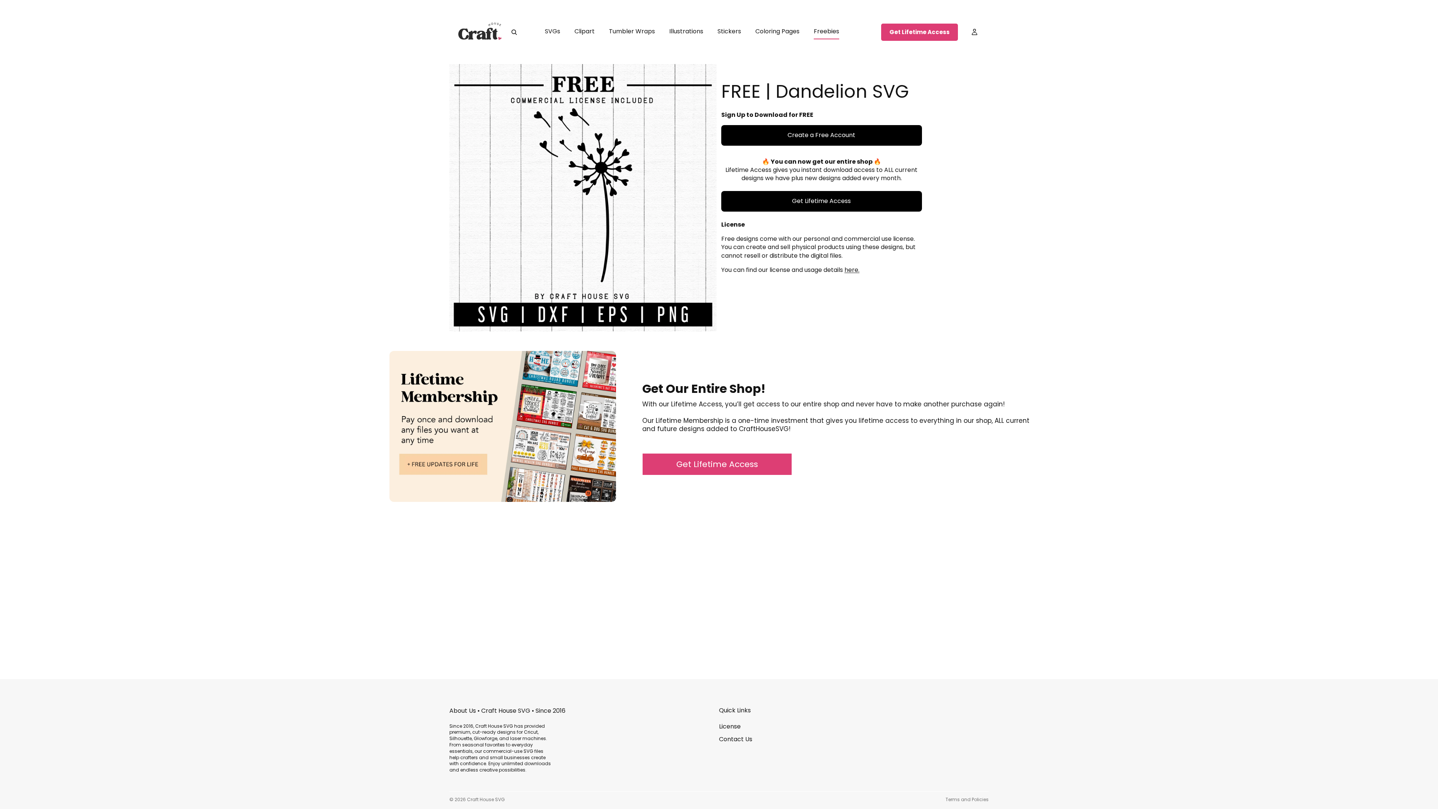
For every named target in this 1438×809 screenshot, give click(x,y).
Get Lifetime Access (919, 32)
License (730, 726)
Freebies (826, 31)
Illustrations (686, 31)
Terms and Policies (967, 799)
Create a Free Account (821, 135)
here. (851, 270)
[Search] (514, 32)
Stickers (729, 31)
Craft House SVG (486, 799)
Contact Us (735, 739)
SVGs (552, 31)
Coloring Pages (777, 31)
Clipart (584, 31)
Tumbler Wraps (632, 31)
